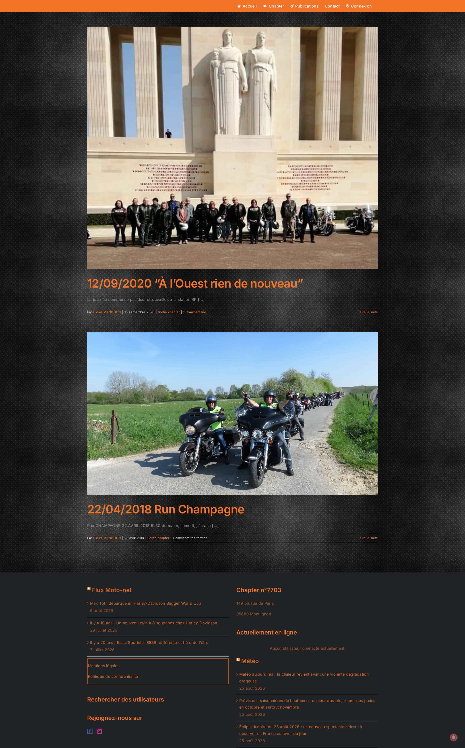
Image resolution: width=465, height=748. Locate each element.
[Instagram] (99, 731)
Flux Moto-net (112, 590)
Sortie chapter (169, 312)
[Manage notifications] (453, 737)
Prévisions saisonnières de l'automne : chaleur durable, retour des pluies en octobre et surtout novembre (307, 704)
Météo (250, 660)
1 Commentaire (194, 312)
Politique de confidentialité (113, 676)
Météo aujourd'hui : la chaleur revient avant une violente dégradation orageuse (304, 677)
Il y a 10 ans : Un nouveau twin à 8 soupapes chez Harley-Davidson (153, 622)
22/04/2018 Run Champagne (165, 509)
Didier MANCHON (107, 312)
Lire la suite (369, 312)
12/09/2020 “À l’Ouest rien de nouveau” (195, 283)
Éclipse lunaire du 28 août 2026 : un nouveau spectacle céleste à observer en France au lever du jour (300, 730)
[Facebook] (90, 731)
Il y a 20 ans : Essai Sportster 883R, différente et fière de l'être (149, 642)
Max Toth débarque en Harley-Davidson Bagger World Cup (145, 603)
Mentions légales (103, 665)
